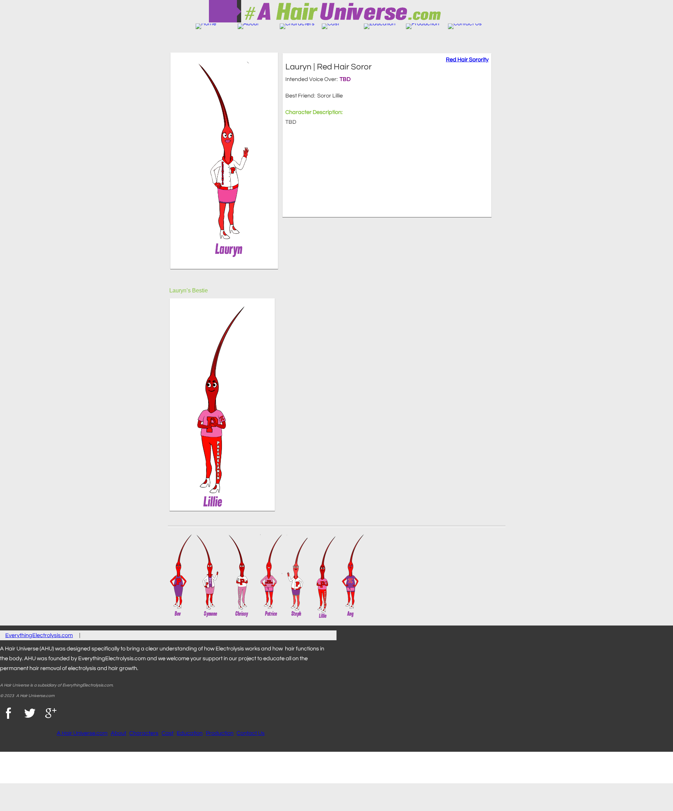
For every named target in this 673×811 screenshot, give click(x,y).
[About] (248, 26)
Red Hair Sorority (467, 59)
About (118, 733)
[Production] (422, 26)
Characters (143, 733)
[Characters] (297, 26)
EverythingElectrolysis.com (39, 635)
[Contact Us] (465, 26)
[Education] (379, 26)
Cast (168, 733)
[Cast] (330, 26)
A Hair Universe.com (82, 733)
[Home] (206, 26)
